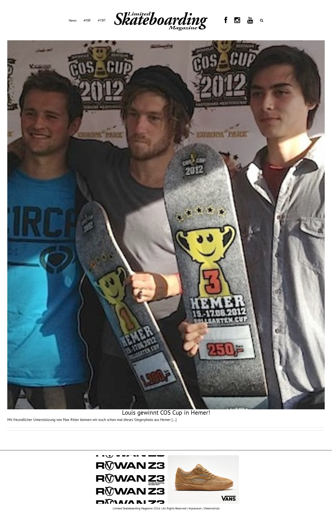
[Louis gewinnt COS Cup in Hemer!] (166, 224)
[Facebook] (222, 20)
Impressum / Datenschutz (203, 508)
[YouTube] (235, 20)
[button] (240, 20)
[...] (174, 419)
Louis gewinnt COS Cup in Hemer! (166, 412)
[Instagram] (228, 20)
